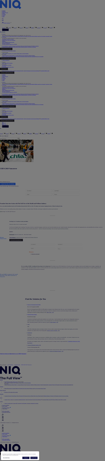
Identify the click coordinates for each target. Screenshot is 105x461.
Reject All (25, 457)
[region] (20, 455)
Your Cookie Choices (6, 457)
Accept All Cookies (34, 457)
